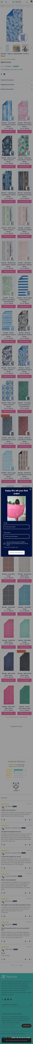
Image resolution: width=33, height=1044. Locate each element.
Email (5, 523)
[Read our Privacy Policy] (28, 547)
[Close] (30, 489)
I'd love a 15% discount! (16, 552)
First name (7, 532)
